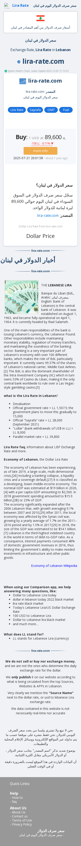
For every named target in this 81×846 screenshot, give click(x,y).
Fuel (66, 110)
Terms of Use (22, 820)
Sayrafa (35, 110)
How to (17, 797)
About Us (18, 812)
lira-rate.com (47, 215)
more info (40, 151)
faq (14, 801)
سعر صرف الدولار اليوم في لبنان (40, 835)
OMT (51, 110)
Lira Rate (16, 110)
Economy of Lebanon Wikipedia (54, 565)
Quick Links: (20, 783)
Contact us (20, 816)
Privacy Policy (22, 824)
